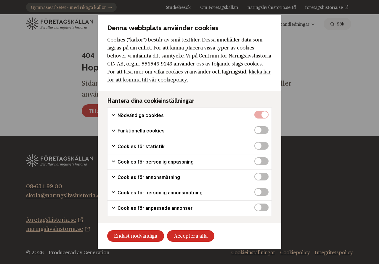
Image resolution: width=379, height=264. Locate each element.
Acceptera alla (191, 236)
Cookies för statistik (140, 146)
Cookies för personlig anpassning (155, 162)
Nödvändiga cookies (140, 115)
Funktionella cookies (140, 131)
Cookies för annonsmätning (148, 177)
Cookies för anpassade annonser (154, 208)
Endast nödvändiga (135, 236)
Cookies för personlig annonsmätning (159, 193)
